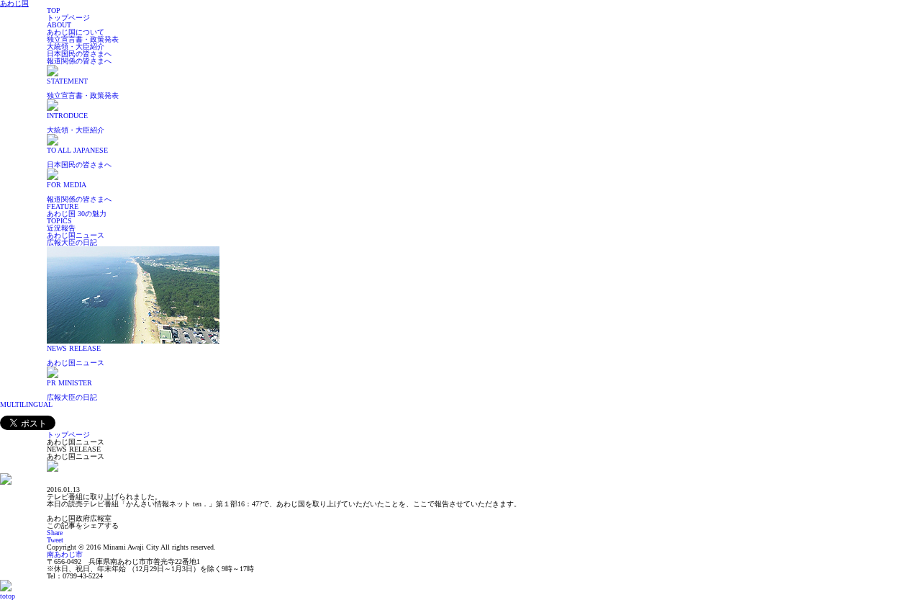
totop (7, 596)
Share (55, 533)
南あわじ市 (65, 554)
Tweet (55, 540)
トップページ (68, 435)
